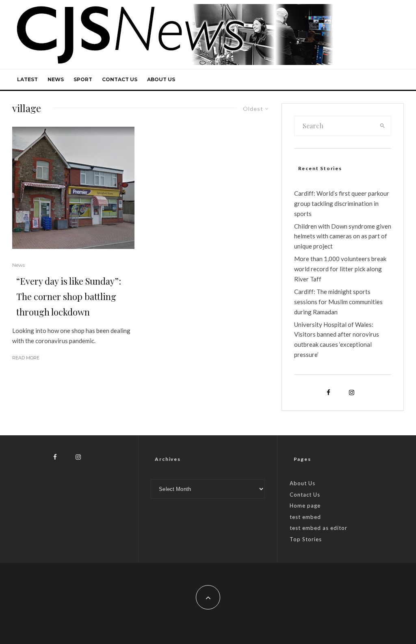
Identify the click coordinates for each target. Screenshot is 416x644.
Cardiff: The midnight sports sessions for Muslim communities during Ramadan (338, 302)
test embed (305, 517)
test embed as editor (318, 528)
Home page (305, 505)
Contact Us (119, 79)
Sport (83, 79)
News (56, 79)
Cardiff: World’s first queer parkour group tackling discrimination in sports (341, 203)
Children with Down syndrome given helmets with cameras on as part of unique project (342, 236)
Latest (27, 79)
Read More (25, 358)
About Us (161, 79)
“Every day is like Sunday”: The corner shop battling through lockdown (68, 296)
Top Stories (306, 539)
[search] (382, 126)
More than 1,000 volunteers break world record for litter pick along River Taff (340, 269)
